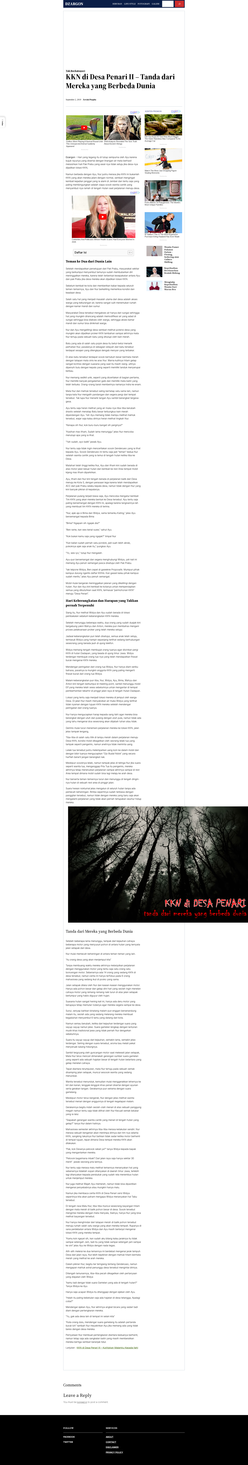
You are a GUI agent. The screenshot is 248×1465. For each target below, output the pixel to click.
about (109, 1437)
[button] (2, 122)
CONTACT (111, 1442)
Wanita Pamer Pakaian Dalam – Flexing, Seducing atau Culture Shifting (171, 254)
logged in (82, 1402)
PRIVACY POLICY (114, 1452)
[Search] (179, 4)
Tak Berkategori (75, 70)
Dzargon (74, 3)
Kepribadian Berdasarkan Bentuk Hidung (172, 270)
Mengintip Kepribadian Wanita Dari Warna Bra (171, 286)
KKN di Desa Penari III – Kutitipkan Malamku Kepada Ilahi (107, 1347)
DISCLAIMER (112, 1447)
